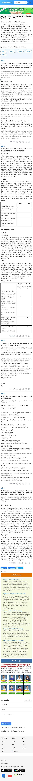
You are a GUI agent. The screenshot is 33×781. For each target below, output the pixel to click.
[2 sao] (10, 572)
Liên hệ (3, 760)
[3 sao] (13, 572)
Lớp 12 (14, 738)
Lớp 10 (3, 741)
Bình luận (12, 568)
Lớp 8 (23, 741)
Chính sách (4, 763)
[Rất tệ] (17, 142)
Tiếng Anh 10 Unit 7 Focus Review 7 (13, 640)
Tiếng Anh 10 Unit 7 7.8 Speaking (13, 629)
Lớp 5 (23, 744)
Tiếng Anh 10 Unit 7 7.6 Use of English (14, 593)
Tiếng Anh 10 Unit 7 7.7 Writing (12, 611)
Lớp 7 (2, 744)
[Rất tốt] (29, 142)
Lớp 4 (2, 748)
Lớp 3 (13, 748)
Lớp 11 (24, 738)
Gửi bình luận (6, 724)
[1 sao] (8, 572)
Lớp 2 (23, 748)
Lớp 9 (13, 741)
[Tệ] (20, 142)
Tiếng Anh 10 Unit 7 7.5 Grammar (13, 580)
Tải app (15, 751)
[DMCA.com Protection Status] (19, 776)
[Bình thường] (23, 142)
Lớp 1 (2, 751)
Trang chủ (4, 738)
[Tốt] (26, 142)
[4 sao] (15, 572)
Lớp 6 (13, 744)
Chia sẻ (4, 568)
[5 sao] (17, 572)
